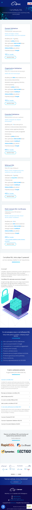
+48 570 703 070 (16, 496)
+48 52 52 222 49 (17, 498)
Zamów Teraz (10, 57)
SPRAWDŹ (16, 482)
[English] (31, 3)
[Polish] (29, 3)
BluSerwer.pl (13, 502)
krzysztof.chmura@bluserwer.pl (17, 500)
